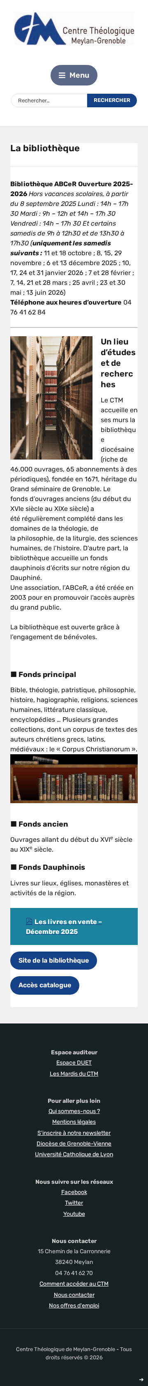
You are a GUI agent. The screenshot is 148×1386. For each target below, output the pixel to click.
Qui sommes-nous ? (74, 1111)
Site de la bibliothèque (53, 960)
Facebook (74, 1192)
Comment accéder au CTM (74, 1283)
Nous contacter (74, 1294)
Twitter (74, 1202)
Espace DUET (74, 1062)
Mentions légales (74, 1121)
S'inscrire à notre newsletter (74, 1133)
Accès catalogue (44, 985)
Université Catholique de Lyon (74, 1154)
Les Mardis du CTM (74, 1073)
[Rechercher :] (49, 100)
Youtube (74, 1213)
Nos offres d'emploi (74, 1305)
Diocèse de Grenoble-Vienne (74, 1143)
